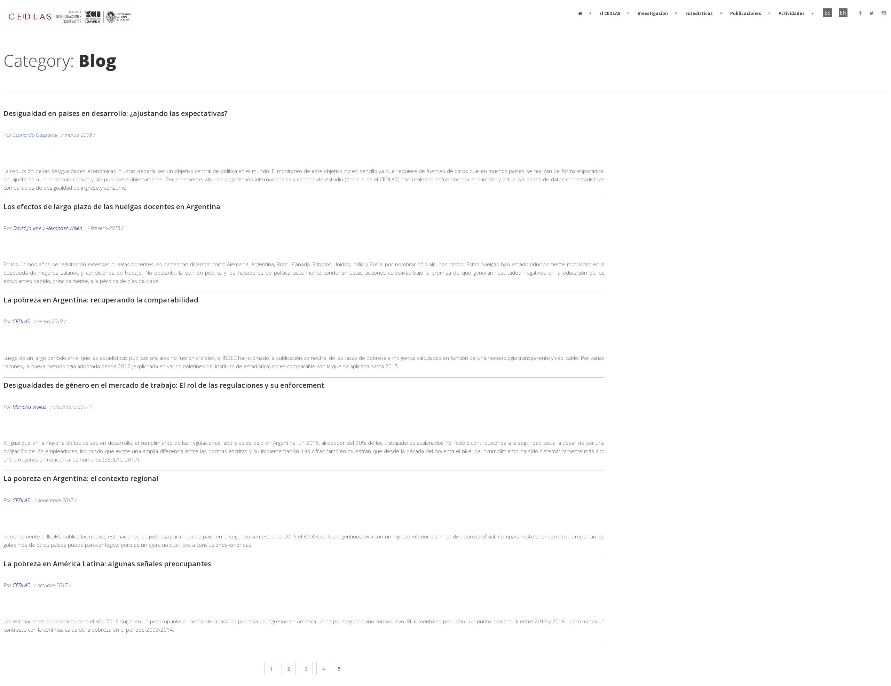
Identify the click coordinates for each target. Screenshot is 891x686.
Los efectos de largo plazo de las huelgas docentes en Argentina (111, 206)
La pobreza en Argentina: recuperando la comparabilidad (100, 300)
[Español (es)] (827, 15)
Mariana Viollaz (29, 406)
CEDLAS (21, 321)
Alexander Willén (64, 227)
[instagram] (884, 13)
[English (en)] (843, 15)
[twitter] (872, 13)
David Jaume (27, 227)
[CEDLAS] (69, 24)
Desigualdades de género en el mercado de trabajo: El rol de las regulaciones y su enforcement (163, 385)
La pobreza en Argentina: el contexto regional (80, 478)
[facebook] (860, 13)
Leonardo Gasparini (35, 134)
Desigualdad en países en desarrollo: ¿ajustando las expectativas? (115, 113)
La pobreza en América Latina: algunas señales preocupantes (107, 563)
